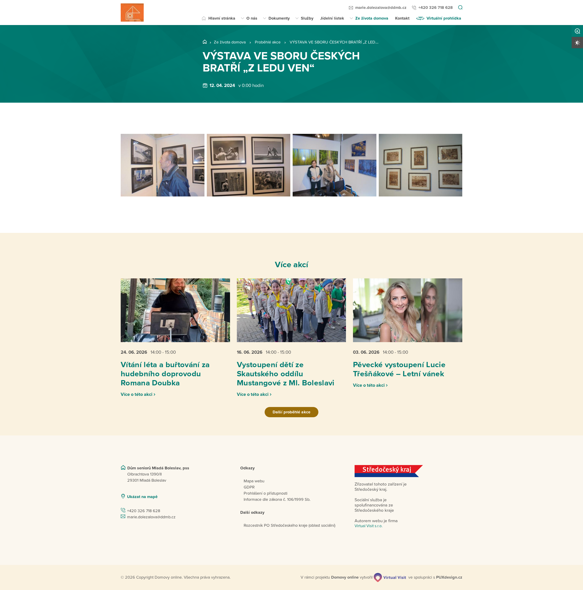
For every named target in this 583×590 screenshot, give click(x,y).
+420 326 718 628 (435, 7)
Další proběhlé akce (291, 412)
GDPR (249, 487)
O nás (251, 18)
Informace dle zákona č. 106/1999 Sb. (277, 499)
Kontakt (402, 18)
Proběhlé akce (268, 42)
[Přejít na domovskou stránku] (132, 12)
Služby (307, 18)
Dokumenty (279, 18)
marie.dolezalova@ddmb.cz (381, 7)
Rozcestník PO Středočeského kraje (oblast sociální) (289, 525)
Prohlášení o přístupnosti (265, 493)
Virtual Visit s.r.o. (369, 526)
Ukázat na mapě (142, 496)
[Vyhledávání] (460, 7)
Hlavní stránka (221, 18)
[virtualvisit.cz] (390, 577)
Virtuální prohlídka (444, 18)
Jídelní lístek (332, 18)
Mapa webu (254, 480)
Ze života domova (371, 18)
